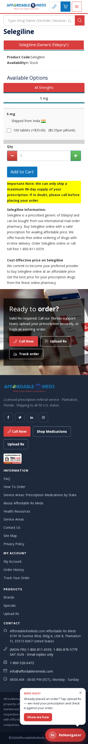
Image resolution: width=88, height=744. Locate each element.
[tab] (44, 45)
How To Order (14, 486)
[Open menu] (77, 6)
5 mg (44, 98)
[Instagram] (43, 417)
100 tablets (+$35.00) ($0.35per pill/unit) (44, 130)
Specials (10, 605)
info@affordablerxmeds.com (31, 671)
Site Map (10, 535)
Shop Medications (52, 431)
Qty (10, 146)
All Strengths (44, 87)
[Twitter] (20, 417)
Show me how (38, 717)
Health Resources (17, 511)
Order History (14, 569)
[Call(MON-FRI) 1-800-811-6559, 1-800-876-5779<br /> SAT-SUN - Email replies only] (54, 6)
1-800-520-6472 (22, 663)
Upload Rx (16, 444)
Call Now (19, 431)
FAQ (7, 478)
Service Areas (14, 519)
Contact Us (12, 527)
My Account (13, 561)
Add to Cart (22, 172)
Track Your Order (17, 578)
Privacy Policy (14, 544)
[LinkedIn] (31, 417)
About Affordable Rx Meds (23, 503)
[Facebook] (8, 417)
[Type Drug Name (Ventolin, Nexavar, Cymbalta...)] (79, 20)
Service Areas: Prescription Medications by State (40, 495)
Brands (9, 597)
